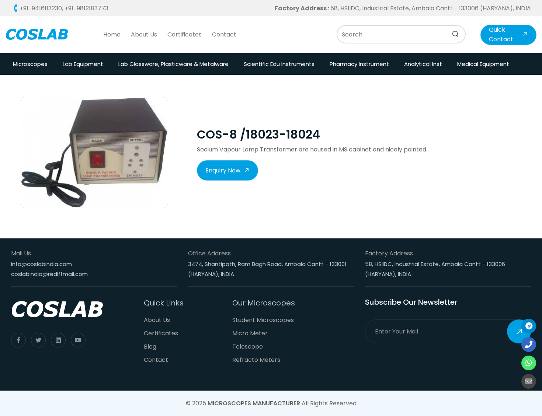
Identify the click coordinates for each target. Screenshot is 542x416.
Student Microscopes (263, 320)
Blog (150, 346)
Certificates (184, 34)
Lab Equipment (83, 64)
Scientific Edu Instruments (279, 64)
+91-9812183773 (86, 8)
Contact (224, 34)
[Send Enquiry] (528, 381)
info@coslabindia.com (41, 264)
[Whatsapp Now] (528, 363)
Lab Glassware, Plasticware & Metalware (173, 64)
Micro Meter (250, 333)
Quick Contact (501, 34)
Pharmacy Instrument (359, 64)
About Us (144, 34)
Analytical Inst (423, 64)
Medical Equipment (483, 64)
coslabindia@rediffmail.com (49, 274)
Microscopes (30, 64)
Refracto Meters (256, 360)
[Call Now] (528, 326)
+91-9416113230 (41, 8)
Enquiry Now (222, 170)
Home (112, 34)
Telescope (247, 346)
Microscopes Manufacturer (254, 403)
